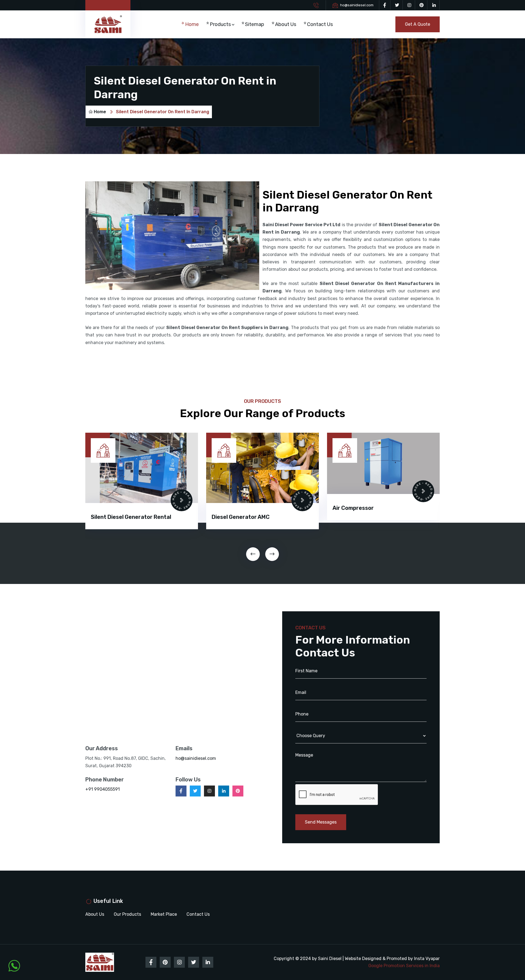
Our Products (127, 914)
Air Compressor (353, 508)
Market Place (164, 914)
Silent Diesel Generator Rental (131, 517)
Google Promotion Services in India (404, 965)
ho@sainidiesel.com (357, 5)
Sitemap (254, 24)
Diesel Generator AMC (241, 517)
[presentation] (253, 554)
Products (220, 24)
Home (192, 24)
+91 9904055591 (102, 789)
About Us (285, 24)
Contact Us (320, 24)
